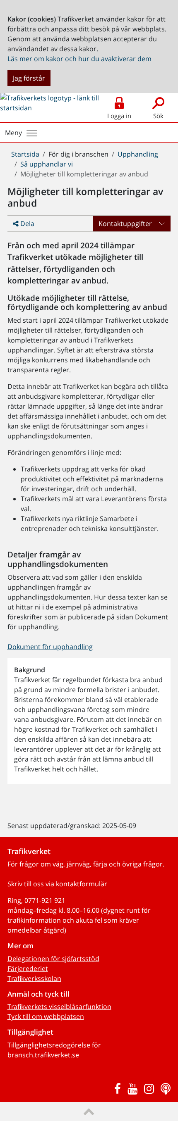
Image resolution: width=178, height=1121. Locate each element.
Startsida (25, 154)
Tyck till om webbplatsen (45, 1016)
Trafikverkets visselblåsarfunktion (59, 1006)
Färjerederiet (27, 968)
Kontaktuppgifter (125, 223)
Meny (13, 132)
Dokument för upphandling (50, 646)
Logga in (119, 116)
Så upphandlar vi (46, 164)
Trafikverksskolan (34, 978)
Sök (158, 116)
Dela (26, 223)
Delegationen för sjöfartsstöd (53, 958)
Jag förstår (29, 78)
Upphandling (138, 154)
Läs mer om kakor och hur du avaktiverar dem (79, 58)
